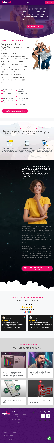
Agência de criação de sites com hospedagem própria (27, 128)
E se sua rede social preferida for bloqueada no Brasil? (40, 373)
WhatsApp (20, 100)
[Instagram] (48, 416)
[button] (28, 2)
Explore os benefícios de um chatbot (12, 402)
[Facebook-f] (43, 416)
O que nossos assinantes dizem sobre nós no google (27, 297)
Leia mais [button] (4, 329)
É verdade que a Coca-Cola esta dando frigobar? (40, 402)
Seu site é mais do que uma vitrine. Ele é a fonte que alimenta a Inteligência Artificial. (13, 374)
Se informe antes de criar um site (27, 344)
